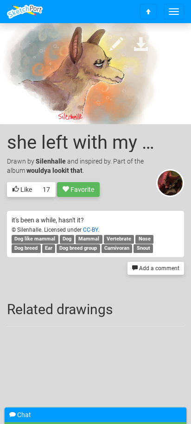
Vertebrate (119, 239)
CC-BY (90, 230)
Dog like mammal (34, 239)
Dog (67, 239)
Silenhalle (51, 161)
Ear (48, 249)
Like (25, 189)
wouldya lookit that (54, 170)
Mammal (88, 239)
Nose (145, 239)
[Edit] (116, 44)
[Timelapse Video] (165, 44)
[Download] (141, 44)
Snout (143, 249)
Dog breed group (78, 249)
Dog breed (26, 249)
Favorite (81, 189)
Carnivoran (116, 249)
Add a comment (158, 268)
